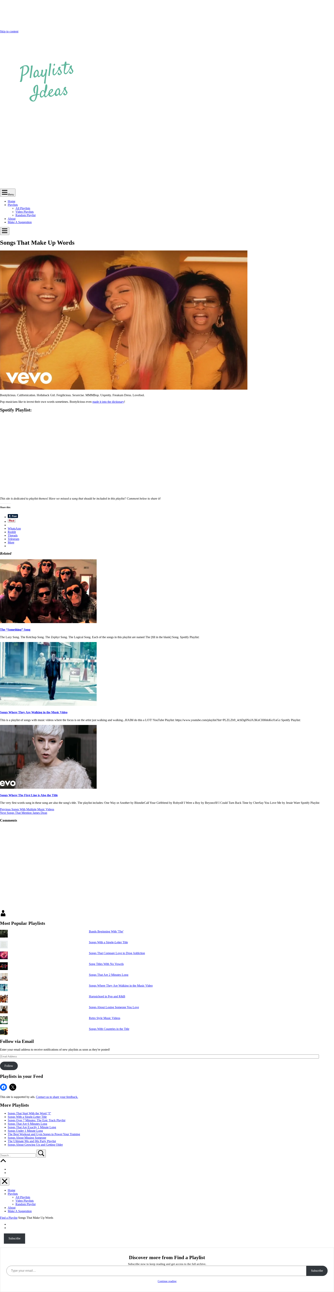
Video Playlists (24, 211)
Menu (11, 194)
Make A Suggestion (20, 222)
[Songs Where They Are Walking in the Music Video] (48, 704)
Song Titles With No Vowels (106, 964)
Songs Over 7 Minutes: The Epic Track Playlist (36, 1120)
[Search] (18, 1155)
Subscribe (14, 1238)
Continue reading (167, 1281)
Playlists (13, 204)
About (11, 218)
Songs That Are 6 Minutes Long (27, 1123)
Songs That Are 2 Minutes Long (108, 974)
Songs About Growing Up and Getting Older (35, 1144)
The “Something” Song (15, 629)
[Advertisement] (167, 160)
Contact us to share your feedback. (57, 1097)
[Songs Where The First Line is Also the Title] (48, 787)
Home (11, 201)
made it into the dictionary (108, 401)
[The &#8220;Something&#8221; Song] (48, 622)
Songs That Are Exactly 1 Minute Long (32, 1127)
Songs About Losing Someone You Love (114, 1007)
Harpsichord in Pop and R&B (107, 996)
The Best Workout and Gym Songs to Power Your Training (44, 1134)
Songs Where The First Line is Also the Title (29, 795)
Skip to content (9, 31)
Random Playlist (25, 215)
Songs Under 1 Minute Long (25, 1130)
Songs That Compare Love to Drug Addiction (117, 953)
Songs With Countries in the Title (109, 1029)
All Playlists (22, 208)
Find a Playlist (8, 1217)
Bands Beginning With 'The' (106, 931)
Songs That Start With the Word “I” (29, 1113)
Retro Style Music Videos (104, 1018)
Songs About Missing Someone (27, 1137)
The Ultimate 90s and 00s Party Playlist (32, 1141)
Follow (8, 1065)
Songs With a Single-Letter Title (108, 942)
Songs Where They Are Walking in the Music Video (33, 712)
